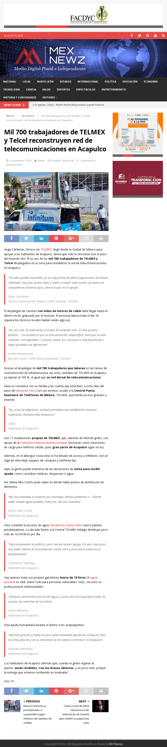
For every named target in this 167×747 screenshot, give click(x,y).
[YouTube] (155, 35)
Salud (46, 89)
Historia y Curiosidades (19, 97)
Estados (65, 81)
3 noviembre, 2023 (20, 160)
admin (41, 160)
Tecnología (11, 89)
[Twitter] (139, 35)
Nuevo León (45, 81)
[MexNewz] (83, 75)
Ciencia (31, 89)
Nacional (9, 81)
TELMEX (46, 249)
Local (27, 81)
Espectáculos (85, 89)
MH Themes (116, 744)
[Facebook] (131, 35)
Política (110, 81)
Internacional (88, 81)
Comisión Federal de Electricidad (43, 443)
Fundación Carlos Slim (66, 525)
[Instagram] (147, 35)
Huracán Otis (25, 390)
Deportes (63, 89)
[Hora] (163, 35)
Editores (49, 97)
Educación (130, 81)
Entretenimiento (114, 89)
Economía (151, 81)
